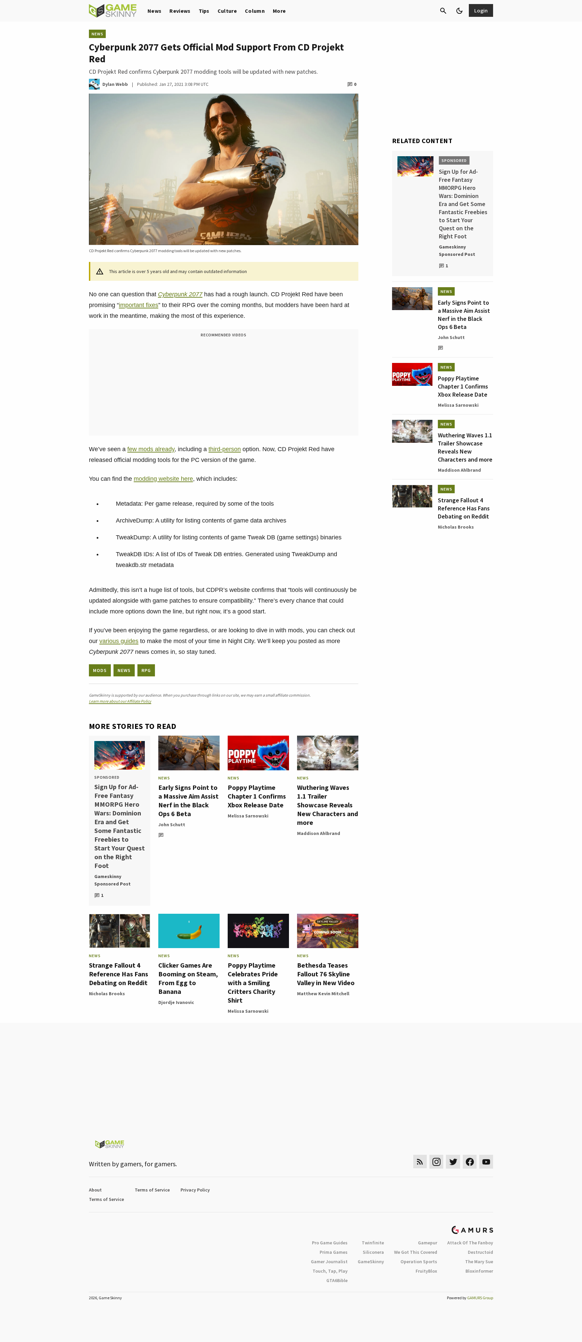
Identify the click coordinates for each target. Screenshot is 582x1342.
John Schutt (171, 824)
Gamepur (427, 1243)
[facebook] (470, 1162)
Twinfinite (373, 1243)
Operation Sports (418, 1262)
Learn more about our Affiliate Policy (120, 701)
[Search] (443, 11)
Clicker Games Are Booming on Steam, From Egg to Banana (188, 978)
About (95, 1190)
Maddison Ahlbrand (318, 833)
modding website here (163, 478)
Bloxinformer (479, 1271)
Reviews (179, 10)
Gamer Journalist (329, 1262)
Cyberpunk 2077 (180, 294)
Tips (204, 10)
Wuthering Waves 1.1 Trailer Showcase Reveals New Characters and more (327, 805)
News (154, 10)
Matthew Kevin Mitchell (323, 994)
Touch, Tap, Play (330, 1271)
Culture (227, 10)
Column (255, 10)
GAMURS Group (480, 1297)
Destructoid (480, 1252)
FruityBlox (426, 1271)
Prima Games (334, 1252)
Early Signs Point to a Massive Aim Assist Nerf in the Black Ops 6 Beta (188, 800)
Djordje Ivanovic (176, 1002)
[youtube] (486, 1162)
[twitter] (453, 1162)
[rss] (420, 1162)
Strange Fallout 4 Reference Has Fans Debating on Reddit (118, 974)
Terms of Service (152, 1190)
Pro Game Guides (330, 1243)
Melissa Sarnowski (248, 816)
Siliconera (373, 1252)
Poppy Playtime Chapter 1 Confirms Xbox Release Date (257, 796)
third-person (224, 449)
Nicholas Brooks (107, 994)
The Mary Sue (479, 1262)
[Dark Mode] (459, 11)
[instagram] (436, 1162)
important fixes (138, 305)
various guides (118, 641)
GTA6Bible (337, 1280)
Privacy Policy (195, 1190)
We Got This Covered (415, 1252)
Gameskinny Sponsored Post (112, 880)
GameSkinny (371, 1262)
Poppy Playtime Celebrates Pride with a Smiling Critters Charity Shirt (253, 982)
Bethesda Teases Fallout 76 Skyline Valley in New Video (326, 974)
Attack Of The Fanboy (470, 1243)
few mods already (150, 449)
